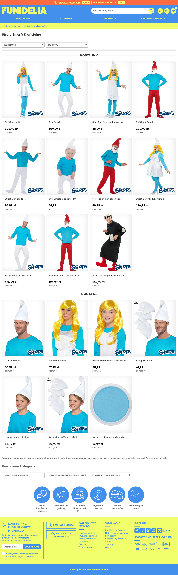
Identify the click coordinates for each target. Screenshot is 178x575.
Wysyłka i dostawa (88, 535)
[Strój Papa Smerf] (154, 89)
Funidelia (6, 26)
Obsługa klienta (63, 525)
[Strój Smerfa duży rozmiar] (23, 242)
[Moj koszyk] (173, 11)
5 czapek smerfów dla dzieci (63, 437)
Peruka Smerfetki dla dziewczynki (109, 360)
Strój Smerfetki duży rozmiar (150, 198)
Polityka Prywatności (115, 538)
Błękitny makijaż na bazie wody (108, 437)
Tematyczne (23, 18)
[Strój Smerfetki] (23, 89)
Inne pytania (85, 547)
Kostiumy (66, 18)
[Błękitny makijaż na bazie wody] (111, 404)
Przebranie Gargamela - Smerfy (108, 275)
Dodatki (53, 45)
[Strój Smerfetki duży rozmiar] (154, 166)
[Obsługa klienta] (167, 11)
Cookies (109, 541)
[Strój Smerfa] (67, 89)
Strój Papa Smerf (144, 122)
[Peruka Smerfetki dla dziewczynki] (111, 328)
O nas (108, 547)
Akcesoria (109, 18)
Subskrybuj (32, 546)
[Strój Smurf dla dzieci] (23, 166)
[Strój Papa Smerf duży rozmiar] (67, 242)
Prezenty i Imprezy (153, 18)
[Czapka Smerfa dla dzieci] (23, 404)
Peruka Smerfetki (57, 360)
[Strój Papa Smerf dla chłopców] (111, 166)
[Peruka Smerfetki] (67, 328)
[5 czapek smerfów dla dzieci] (67, 404)
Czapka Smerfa (12, 360)
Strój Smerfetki (12, 122)
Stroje (13, 26)
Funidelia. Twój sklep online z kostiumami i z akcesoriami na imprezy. (24, 10)
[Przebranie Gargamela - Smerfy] (111, 242)
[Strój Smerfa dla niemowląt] (67, 166)
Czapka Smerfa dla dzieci (17, 437)
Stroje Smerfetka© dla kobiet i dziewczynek (68, 475)
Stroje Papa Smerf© (16, 475)
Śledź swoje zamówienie (62, 535)
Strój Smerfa (55, 122)
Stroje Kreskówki (25, 26)
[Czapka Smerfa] (23, 328)
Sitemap (109, 544)
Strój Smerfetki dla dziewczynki (108, 122)
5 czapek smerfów (145, 360)
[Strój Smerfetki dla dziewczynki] (111, 89)
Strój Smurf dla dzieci (15, 198)
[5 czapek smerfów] (154, 328)
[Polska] (137, 531)
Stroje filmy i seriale (106, 475)
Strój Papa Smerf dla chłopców (107, 198)
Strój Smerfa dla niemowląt (62, 198)
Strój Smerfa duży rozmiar (18, 275)
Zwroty (82, 544)
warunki (21, 556)
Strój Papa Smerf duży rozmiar (64, 275)
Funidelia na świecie (115, 530)
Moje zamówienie (87, 533)
